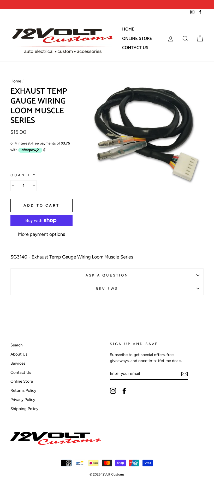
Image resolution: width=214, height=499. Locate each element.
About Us (18, 354)
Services (17, 363)
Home (128, 29)
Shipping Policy (24, 408)
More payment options (41, 234)
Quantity (23, 175)
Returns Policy (23, 390)
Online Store (137, 38)
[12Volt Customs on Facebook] (124, 391)
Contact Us (135, 47)
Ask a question (107, 275)
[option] (58, 5)
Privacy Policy (22, 399)
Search (16, 344)
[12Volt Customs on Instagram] (113, 391)
